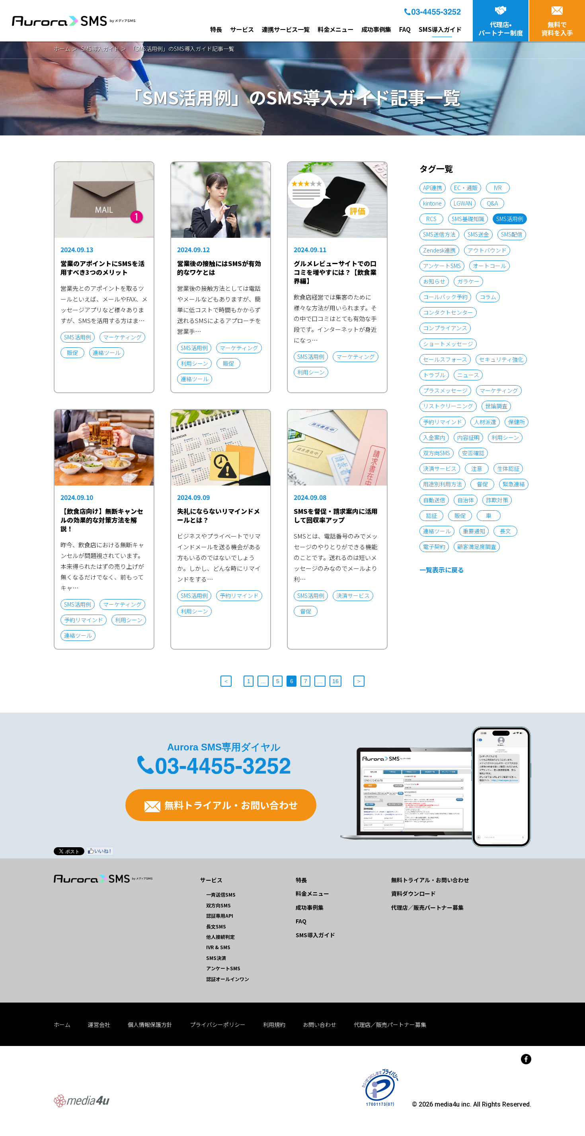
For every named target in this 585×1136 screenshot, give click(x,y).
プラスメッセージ (445, 390)
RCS (431, 219)
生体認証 (508, 468)
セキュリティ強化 (501, 359)
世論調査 (496, 406)
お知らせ (434, 281)
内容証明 (468, 437)
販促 (460, 515)
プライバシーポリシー (218, 1024)
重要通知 (474, 531)
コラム (488, 297)
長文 (505, 531)
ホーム (62, 49)
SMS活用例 (509, 219)
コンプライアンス (445, 328)
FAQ (405, 29)
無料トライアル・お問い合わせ (230, 805)
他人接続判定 (220, 936)
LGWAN (463, 203)
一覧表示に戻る (441, 569)
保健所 (516, 422)
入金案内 (434, 437)
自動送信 (434, 500)
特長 (216, 29)
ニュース (468, 375)
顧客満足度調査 (476, 546)
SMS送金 (478, 234)
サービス (242, 29)
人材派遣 (485, 422)
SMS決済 (216, 957)
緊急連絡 (514, 484)
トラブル (434, 375)
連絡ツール (437, 531)
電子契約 (434, 546)
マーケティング (499, 390)
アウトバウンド (487, 250)
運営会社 (99, 1024)
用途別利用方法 (442, 484)
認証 (431, 515)
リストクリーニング (448, 406)
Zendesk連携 (439, 250)
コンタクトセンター (448, 312)
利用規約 (274, 1024)
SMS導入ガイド (440, 29)
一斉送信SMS (221, 894)
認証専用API (219, 915)
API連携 (432, 188)
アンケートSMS (442, 266)
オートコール (489, 266)
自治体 (465, 500)
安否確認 (473, 453)
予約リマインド (442, 422)
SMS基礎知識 (468, 219)
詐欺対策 (497, 500)
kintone (432, 203)
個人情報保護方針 (150, 1024)
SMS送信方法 (439, 234)
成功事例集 (376, 29)
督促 (482, 484)
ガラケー (468, 281)
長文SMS (216, 926)
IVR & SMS (218, 947)
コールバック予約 (445, 297)
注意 (476, 468)
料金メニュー (335, 29)
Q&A (492, 203)
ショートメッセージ (448, 344)
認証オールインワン (227, 978)
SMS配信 (512, 234)
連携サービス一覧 (286, 29)
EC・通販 (466, 188)
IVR (498, 188)
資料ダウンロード (413, 893)
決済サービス (439, 468)
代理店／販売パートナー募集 (427, 907)
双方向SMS (436, 453)
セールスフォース (445, 359)
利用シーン (505, 437)
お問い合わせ (319, 1024)
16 (335, 681)
